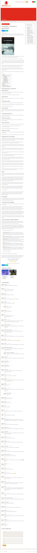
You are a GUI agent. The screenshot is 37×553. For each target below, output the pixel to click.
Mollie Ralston (5, 76)
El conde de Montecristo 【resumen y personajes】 (30, 40)
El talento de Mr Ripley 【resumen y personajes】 (30, 42)
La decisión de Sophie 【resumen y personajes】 (30, 39)
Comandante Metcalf (6, 79)
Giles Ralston (5, 77)
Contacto (30, 551)
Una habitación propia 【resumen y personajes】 (30, 32)
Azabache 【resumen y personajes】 (30, 27)
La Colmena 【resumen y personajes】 (12, 277)
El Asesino (4, 84)
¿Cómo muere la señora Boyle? (7, 86)
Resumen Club (1, 551)
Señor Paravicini (6, 81)
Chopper (7, 306)
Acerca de (27, 551)
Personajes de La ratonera (6, 75)
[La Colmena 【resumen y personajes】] (12, 272)
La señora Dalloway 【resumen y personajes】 (30, 30)
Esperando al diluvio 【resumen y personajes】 (30, 35)
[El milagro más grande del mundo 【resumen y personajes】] (5, 272)
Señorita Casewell (6, 80)
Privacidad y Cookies (34, 551)
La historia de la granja (6, 85)
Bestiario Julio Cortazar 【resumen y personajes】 (30, 37)
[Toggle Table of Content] (10, 74)
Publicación (4, 19)
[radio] (10, 262)
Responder (5, 286)
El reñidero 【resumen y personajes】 (30, 29)
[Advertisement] (18, 13)
